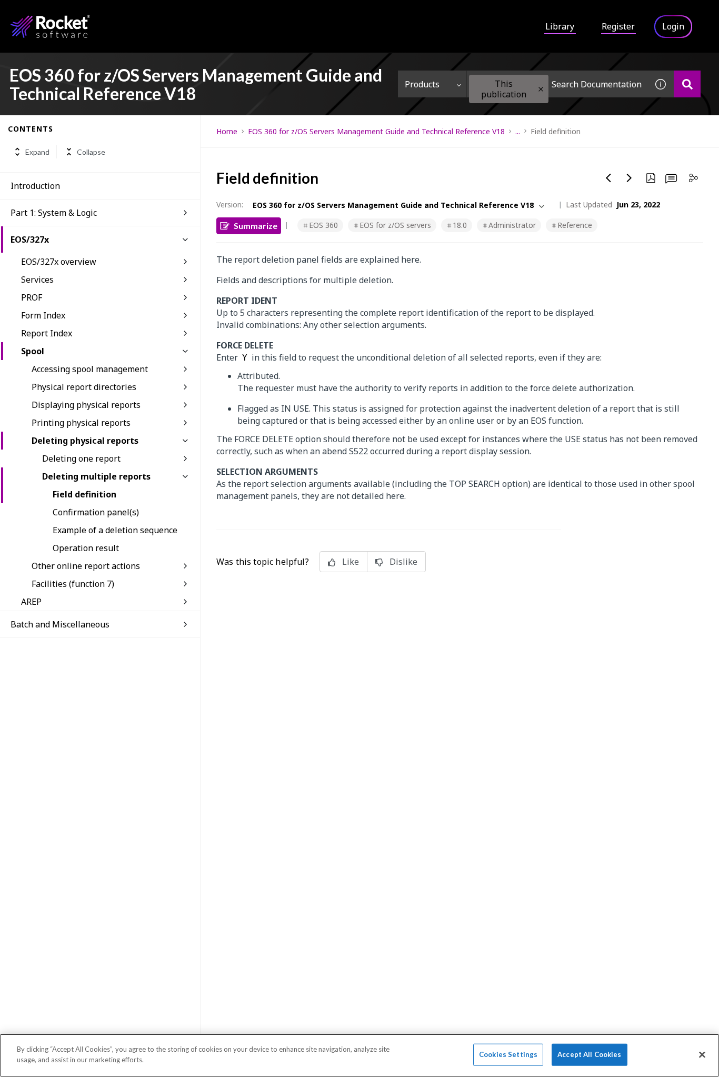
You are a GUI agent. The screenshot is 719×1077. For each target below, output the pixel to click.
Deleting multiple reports (96, 476)
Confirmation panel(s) (96, 512)
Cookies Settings (508, 1054)
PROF (31, 297)
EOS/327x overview (58, 261)
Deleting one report (81, 458)
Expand (37, 151)
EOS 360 (323, 225)
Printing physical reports (81, 422)
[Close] (702, 1054)
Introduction (35, 186)
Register (618, 26)
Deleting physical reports (85, 440)
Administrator (512, 225)
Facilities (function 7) (73, 584)
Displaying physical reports (86, 405)
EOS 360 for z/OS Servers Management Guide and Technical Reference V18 (376, 131)
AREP (31, 601)
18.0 (460, 225)
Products (422, 84)
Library (559, 26)
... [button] (517, 131)
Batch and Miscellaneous (60, 624)
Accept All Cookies (589, 1054)
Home (226, 131)
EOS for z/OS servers (395, 225)
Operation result (86, 548)
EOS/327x (30, 239)
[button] (541, 89)
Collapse (91, 151)
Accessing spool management (90, 369)
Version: (229, 205)
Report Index (46, 333)
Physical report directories (84, 387)
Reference (574, 225)
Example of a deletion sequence (115, 530)
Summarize (255, 226)
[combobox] (556, 84)
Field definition (84, 494)
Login (673, 26)
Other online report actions (86, 566)
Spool (32, 351)
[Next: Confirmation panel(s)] (629, 177)
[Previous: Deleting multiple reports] (608, 177)
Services (37, 279)
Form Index (43, 315)
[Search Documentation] (687, 84)
